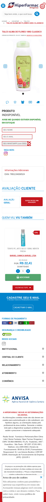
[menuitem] (4, 21)
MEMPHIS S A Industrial (34, 35)
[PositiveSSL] (7, 334)
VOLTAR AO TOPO (21, 288)
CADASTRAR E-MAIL (23, 307)
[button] (3, 5)
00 (44, 4)
